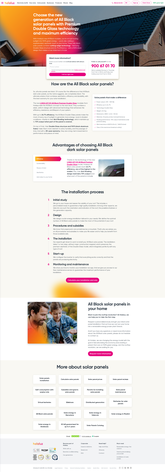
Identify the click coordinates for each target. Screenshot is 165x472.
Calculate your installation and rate (82, 280)
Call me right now (67, 74)
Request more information (100, 354)
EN (126, 3)
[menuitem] (22, 3)
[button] (2, 3)
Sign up (135, 3)
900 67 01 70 (118, 3)
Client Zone (146, 3)
